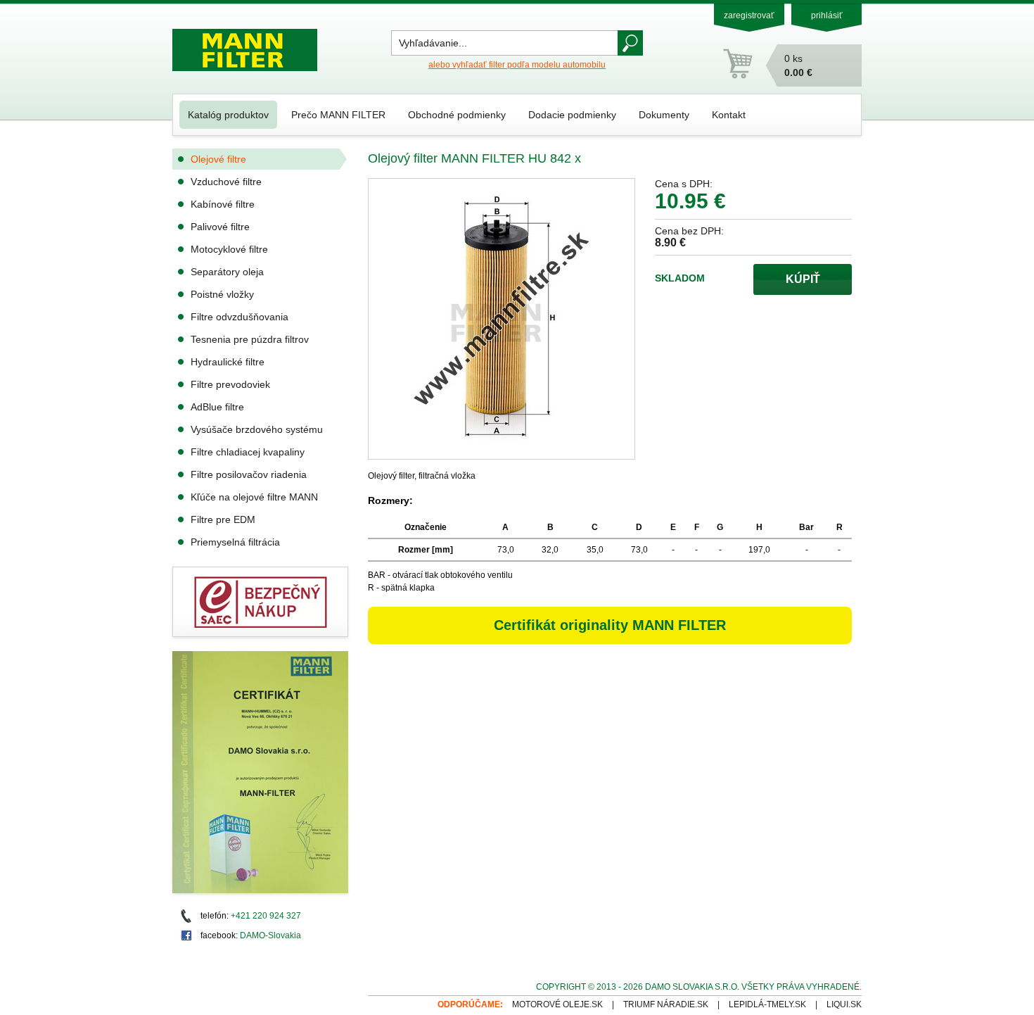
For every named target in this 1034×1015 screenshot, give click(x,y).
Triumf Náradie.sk (665, 1004)
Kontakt (729, 114)
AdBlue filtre (217, 406)
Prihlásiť (827, 15)
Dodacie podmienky (572, 114)
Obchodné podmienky (457, 114)
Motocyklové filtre (229, 249)
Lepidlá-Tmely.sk (767, 1004)
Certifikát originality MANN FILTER (610, 625)
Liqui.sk (844, 1004)
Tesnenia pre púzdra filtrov (250, 339)
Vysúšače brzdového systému (257, 429)
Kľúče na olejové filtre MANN (254, 497)
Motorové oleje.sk (557, 1004)
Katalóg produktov (228, 114)
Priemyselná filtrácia (235, 542)
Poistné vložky (222, 294)
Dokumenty (664, 114)
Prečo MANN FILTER (338, 114)
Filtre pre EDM (223, 519)
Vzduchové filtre (226, 181)
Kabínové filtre (223, 204)
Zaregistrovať (749, 15)
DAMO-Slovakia (270, 935)
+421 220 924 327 (266, 916)
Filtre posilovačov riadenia (249, 474)
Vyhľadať (630, 43)
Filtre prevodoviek (230, 384)
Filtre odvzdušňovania (239, 316)
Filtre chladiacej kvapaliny (248, 452)
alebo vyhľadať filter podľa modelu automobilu (517, 65)
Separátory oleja (227, 271)
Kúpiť (803, 279)
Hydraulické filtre (227, 361)
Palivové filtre (220, 226)
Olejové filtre (218, 159)
